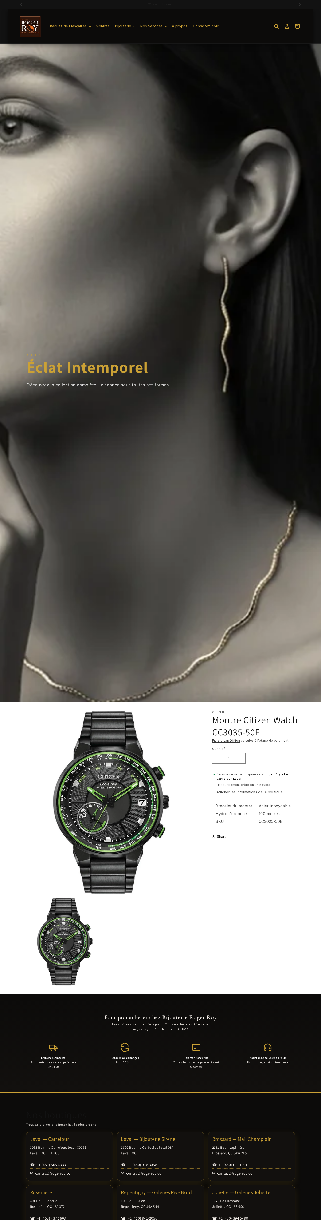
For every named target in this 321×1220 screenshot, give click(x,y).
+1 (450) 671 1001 (229, 1164)
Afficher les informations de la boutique (250, 792)
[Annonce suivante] (300, 4)
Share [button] (222, 837)
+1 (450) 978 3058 (139, 1164)
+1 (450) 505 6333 (48, 1164)
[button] (70, 26)
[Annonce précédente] (21, 4)
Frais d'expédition (226, 740)
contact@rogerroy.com (52, 1173)
